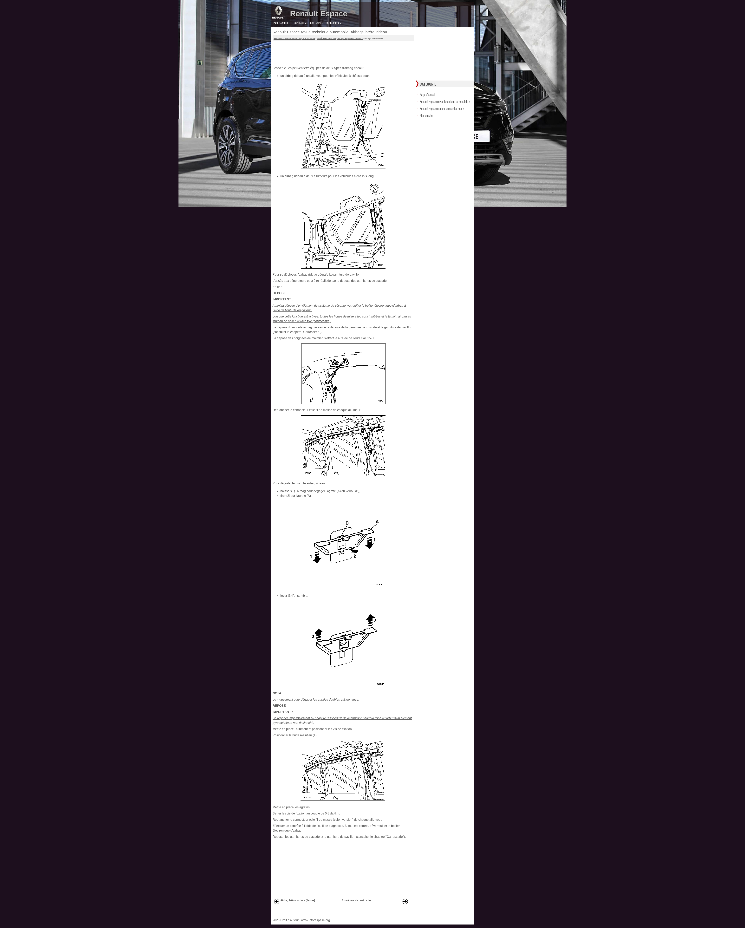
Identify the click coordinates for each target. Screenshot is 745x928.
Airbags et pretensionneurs (350, 38)
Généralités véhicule (326, 38)
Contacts (316, 23)
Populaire (300, 23)
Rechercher (334, 23)
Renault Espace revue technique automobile (294, 38)
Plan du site (426, 115)
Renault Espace (318, 13)
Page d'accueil (281, 23)
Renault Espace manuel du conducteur (442, 108)
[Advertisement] (343, 52)
